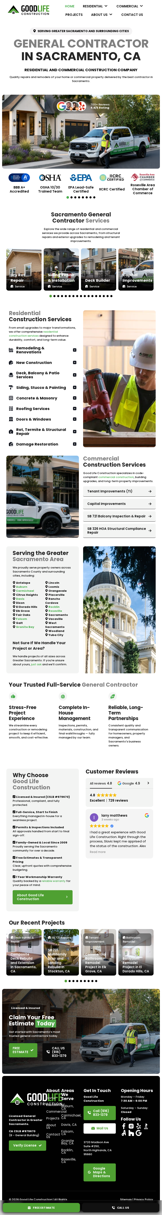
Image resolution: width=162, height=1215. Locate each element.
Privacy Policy (143, 1199)
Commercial (51, 1111)
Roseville (55, 611)
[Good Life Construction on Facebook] (124, 1126)
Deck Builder (97, 280)
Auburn (21, 587)
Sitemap (126, 1199)
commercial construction (116, 477)
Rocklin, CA (67, 1151)
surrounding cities (112, 31)
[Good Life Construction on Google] (139, 1133)
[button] (67, 197)
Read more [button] (98, 852)
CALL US (122, 1208)
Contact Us (51, 1135)
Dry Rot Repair (18, 277)
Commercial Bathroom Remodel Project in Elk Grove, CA (95, 962)
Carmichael (25, 591)
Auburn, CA (67, 1107)
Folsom (21, 619)
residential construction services (33, 334)
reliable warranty (54, 881)
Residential (51, 1105)
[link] (24, 269)
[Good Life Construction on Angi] (124, 1133)
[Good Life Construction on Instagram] (131, 1126)
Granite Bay (25, 627)
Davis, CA (69, 1124)
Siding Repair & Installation (61, 277)
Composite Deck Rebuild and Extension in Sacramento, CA (23, 962)
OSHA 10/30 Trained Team (50, 189)
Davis (20, 599)
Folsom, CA (67, 1132)
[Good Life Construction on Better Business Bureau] (146, 1126)
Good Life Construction (35, 1199)
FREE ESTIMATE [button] (43, 1208)
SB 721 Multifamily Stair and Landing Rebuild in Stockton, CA (59, 960)
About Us (51, 1126)
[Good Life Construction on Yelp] (139, 1126)
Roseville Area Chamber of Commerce (143, 189)
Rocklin (54, 607)
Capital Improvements (137, 277)
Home (51, 1098)
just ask (36, 664)
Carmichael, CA (69, 1116)
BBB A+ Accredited (19, 189)
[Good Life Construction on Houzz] (131, 1133)
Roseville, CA (68, 1160)
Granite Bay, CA (67, 1141)
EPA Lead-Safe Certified (81, 189)
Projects (51, 1118)
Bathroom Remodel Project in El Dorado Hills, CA (136, 964)
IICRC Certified (112, 189)
